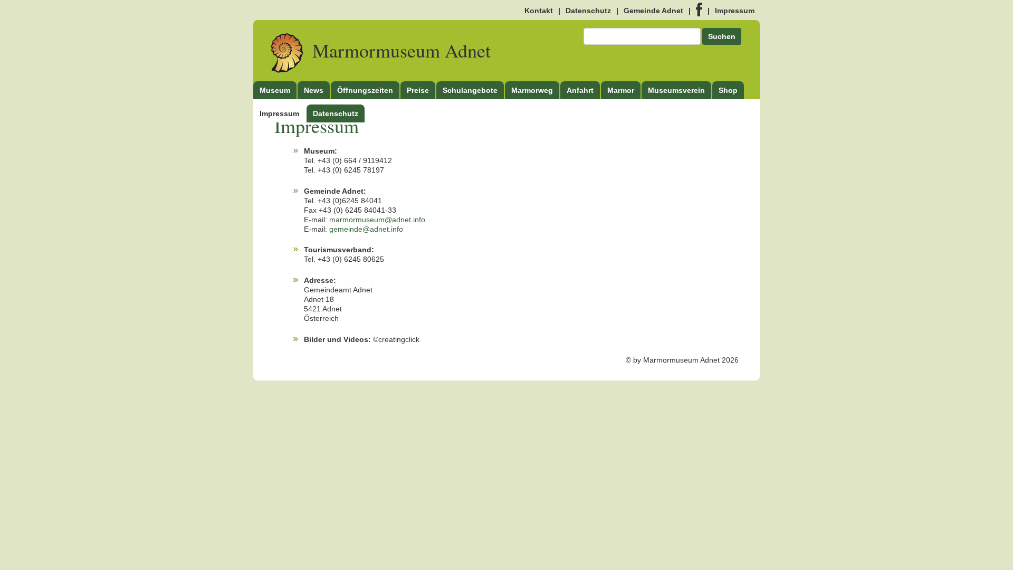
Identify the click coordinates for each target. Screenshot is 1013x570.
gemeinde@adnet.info (366, 229)
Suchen (721, 36)
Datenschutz (588, 10)
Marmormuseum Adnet (399, 50)
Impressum (734, 10)
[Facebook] (699, 10)
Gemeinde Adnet (653, 10)
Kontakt (538, 10)
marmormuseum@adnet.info (377, 219)
